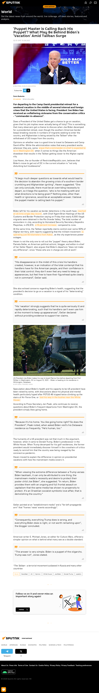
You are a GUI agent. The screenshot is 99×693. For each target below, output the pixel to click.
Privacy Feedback (68, 665)
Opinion (37, 574)
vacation (78, 574)
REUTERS (18, 86)
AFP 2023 (18, 384)
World (16, 574)
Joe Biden (58, 574)
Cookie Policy (44, 665)
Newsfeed (24, 574)
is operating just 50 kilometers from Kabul (48, 233)
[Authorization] (85, 2)
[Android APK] (8, 672)
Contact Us (33, 665)
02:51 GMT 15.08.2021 (21, 40)
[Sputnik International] (11, 5)
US (31, 574)
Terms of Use (23, 665)
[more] (83, 204)
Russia (23, 645)
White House (47, 574)
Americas (14, 645)
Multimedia (69, 645)
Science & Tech (55, 645)
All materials (17, 99)
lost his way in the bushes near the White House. (47, 398)
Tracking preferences (84, 665)
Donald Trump (68, 574)
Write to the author (28, 99)
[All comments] (3, 689)
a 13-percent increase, (46, 225)
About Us (4, 665)
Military (42, 645)
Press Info (13, 665)
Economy (32, 645)
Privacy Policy (55, 665)
